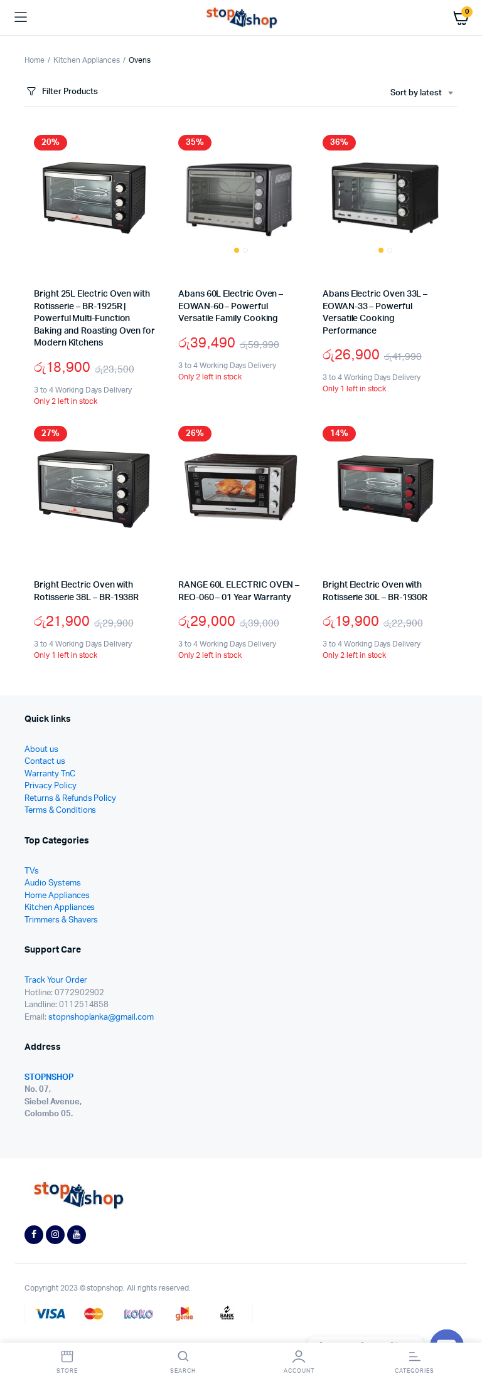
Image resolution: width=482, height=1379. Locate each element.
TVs (31, 871)
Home (34, 60)
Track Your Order (55, 980)
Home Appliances (57, 896)
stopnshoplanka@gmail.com (101, 1017)
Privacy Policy (50, 786)
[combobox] (421, 93)
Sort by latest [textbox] (416, 93)
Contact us (44, 762)
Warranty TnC (49, 774)
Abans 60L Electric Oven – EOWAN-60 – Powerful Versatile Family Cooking (230, 306)
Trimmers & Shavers (61, 920)
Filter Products (70, 92)
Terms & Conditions (60, 810)
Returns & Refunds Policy (70, 799)
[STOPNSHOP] (241, 18)
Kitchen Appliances (86, 60)
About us (41, 750)
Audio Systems (52, 883)
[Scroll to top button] (461, 1328)
